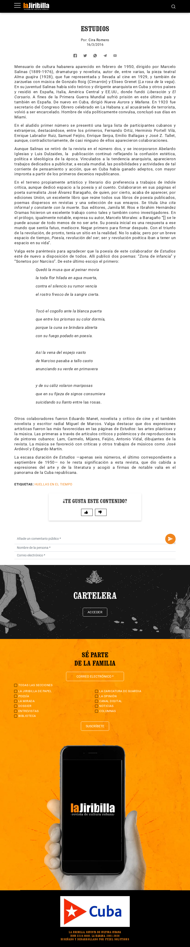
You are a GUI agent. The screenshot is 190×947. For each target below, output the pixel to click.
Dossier (25, 706)
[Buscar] (173, 6)
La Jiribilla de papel (35, 691)
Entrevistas (28, 711)
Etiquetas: (24, 484)
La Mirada (26, 701)
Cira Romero (99, 40)
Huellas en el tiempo (54, 484)
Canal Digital (110, 701)
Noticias (106, 706)
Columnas (107, 711)
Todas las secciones (35, 685)
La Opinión (108, 696)
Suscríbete (95, 726)
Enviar (170, 539)
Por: (85, 40)
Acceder (95, 612)
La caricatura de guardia (120, 691)
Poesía (23, 696)
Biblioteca (27, 716)
